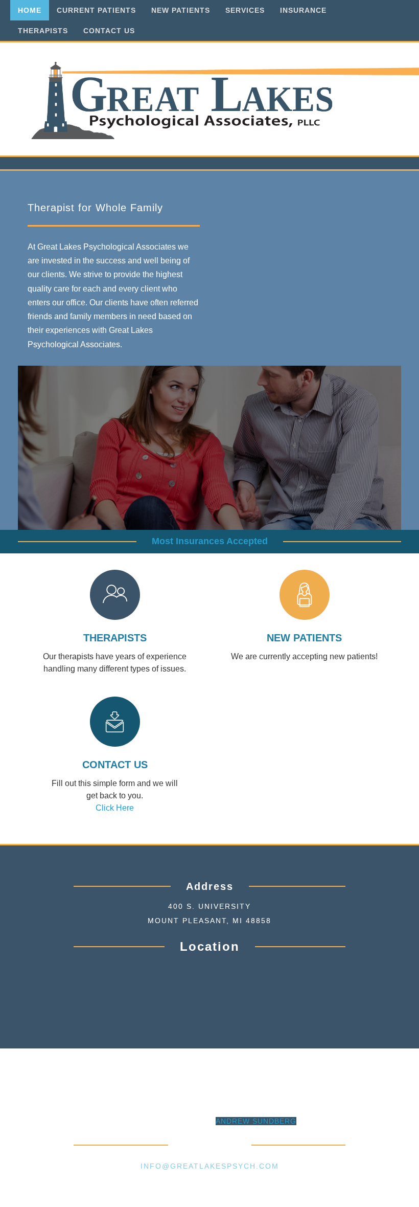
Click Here (115, 807)
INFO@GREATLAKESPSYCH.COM (210, 1166)
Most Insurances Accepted (210, 541)
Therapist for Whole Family (95, 207)
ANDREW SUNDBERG (256, 1121)
